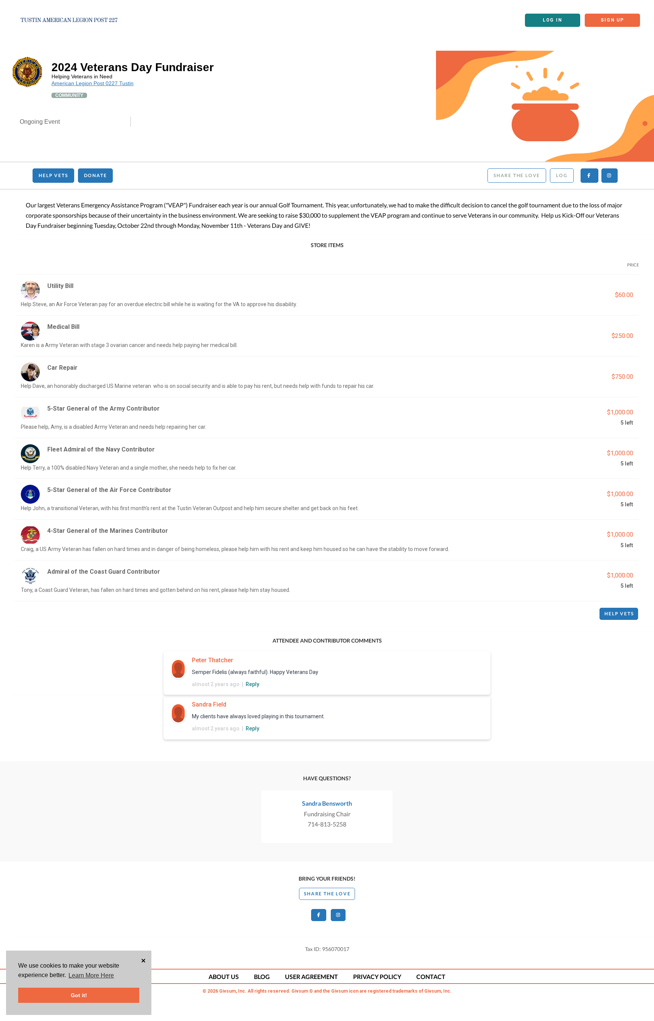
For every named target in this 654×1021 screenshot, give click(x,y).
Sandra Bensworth (327, 803)
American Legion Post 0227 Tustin (92, 83)
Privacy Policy (377, 976)
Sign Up (612, 20)
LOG (561, 175)
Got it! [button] (79, 995)
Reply (252, 684)
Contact (430, 976)
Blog (262, 976)
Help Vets (53, 175)
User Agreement (311, 976)
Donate (95, 175)
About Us (224, 976)
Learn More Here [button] (91, 975)
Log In (552, 20)
